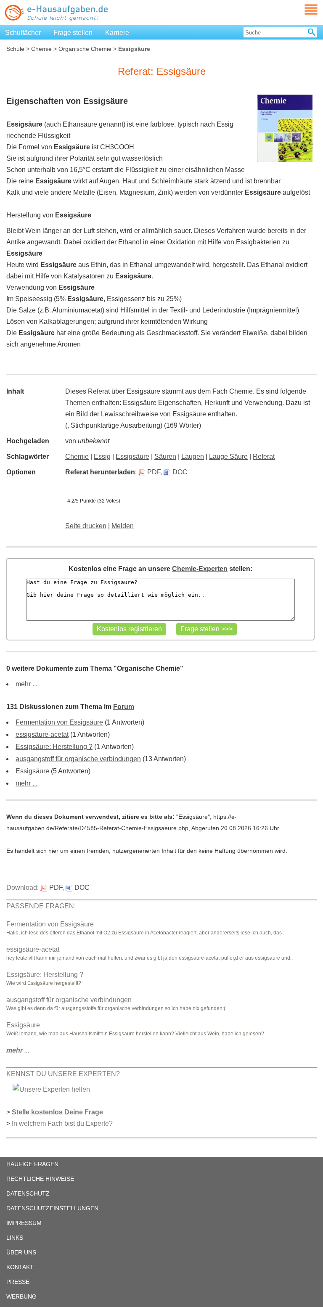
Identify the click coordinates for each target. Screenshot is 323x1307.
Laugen (192, 456)
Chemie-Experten (200, 568)
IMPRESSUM (24, 1223)
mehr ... (26, 684)
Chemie (41, 48)
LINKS (14, 1237)
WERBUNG (21, 1296)
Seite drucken (85, 525)
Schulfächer (23, 32)
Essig (102, 456)
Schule (15, 48)
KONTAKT (20, 1267)
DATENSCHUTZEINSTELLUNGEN (52, 1208)
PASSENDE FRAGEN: (41, 906)
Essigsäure (132, 456)
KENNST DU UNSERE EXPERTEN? (63, 1073)
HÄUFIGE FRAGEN (32, 1164)
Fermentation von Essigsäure (59, 722)
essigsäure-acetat (42, 734)
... (17, 1050)
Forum (123, 706)
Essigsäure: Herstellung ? (54, 746)
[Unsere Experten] (51, 1089)
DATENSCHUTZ (28, 1193)
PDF (153, 472)
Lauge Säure (228, 456)
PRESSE (17, 1281)
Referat (264, 456)
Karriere (117, 32)
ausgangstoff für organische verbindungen (78, 758)
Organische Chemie (84, 48)
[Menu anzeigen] (301, 9)
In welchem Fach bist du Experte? (62, 1123)
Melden (122, 525)
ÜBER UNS (21, 1252)
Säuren (165, 456)
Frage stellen (73, 32)
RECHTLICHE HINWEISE (40, 1178)
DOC (180, 472)
